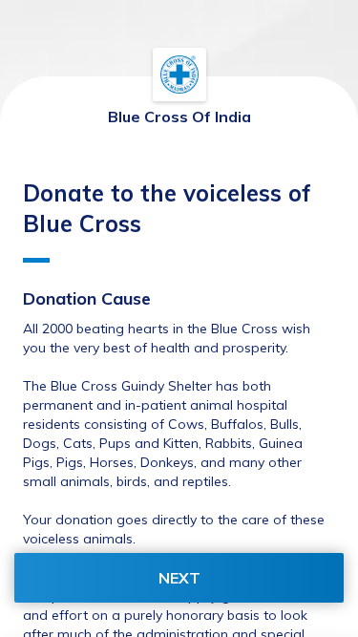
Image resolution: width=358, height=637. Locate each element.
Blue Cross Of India (179, 116)
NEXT (179, 577)
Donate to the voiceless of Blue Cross (167, 208)
